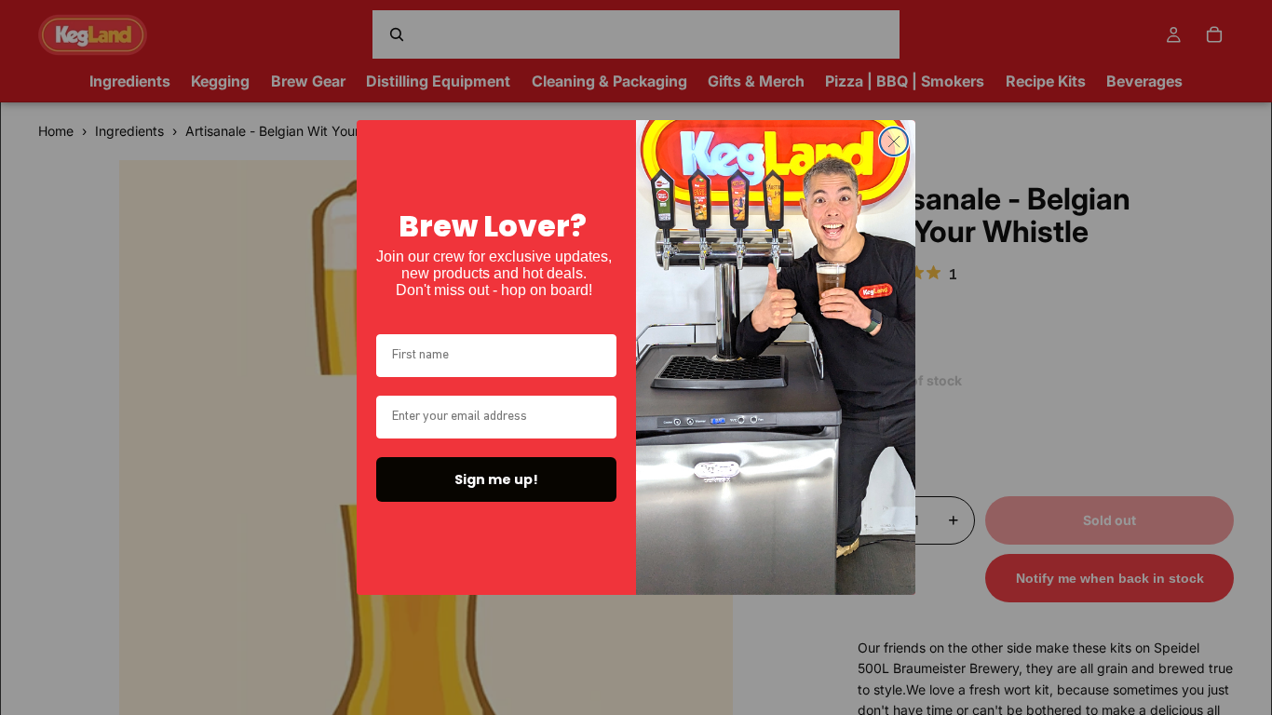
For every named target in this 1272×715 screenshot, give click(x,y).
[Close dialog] (894, 141)
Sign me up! (496, 479)
